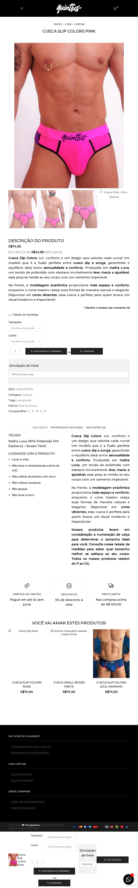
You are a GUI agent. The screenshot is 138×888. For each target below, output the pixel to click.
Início (58, 24)
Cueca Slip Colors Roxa (27, 684)
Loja (68, 24)
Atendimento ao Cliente (31, 747)
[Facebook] (33, 411)
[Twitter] (29, 411)
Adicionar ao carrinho (48, 351)
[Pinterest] (37, 411)
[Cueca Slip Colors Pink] (13, 859)
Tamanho (15, 322)
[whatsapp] (44, 411)
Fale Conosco (22, 780)
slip (29, 400)
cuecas (21, 400)
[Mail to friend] (41, 411)
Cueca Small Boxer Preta (69, 684)
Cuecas (79, 24)
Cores (12, 335)
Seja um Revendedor (27, 802)
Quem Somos (21, 774)
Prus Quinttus (27, 405)
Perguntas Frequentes (30, 753)
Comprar (88, 351)
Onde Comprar (23, 808)
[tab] (40, 427)
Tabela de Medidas (25, 314)
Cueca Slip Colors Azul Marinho (111, 684)
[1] (128, 881)
